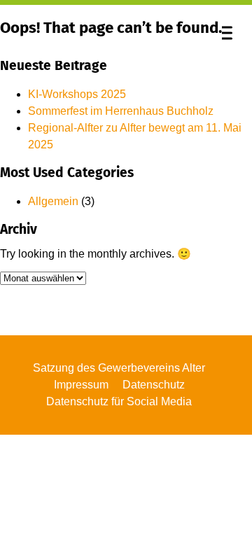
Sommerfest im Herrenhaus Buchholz (121, 111)
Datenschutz (153, 385)
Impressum (81, 385)
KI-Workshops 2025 (77, 94)
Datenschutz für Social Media (119, 401)
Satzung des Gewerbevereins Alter (119, 368)
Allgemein (53, 201)
